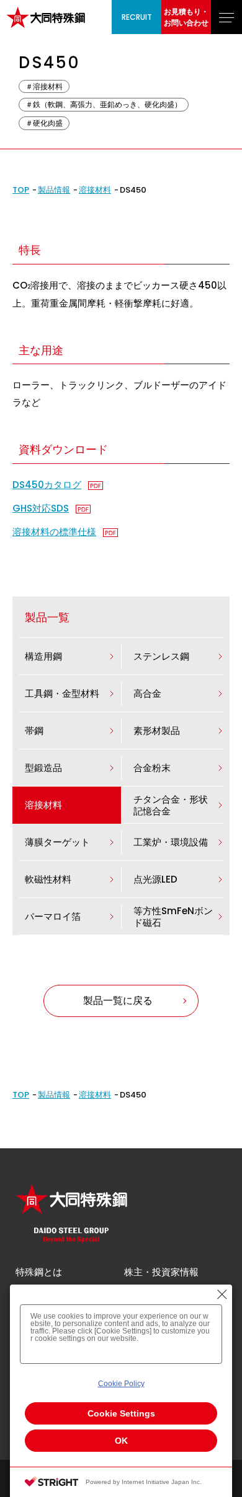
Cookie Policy (121, 1383)
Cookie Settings (121, 1413)
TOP (20, 190)
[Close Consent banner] (222, 1294)
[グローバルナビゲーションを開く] (226, 17)
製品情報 (54, 190)
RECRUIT (137, 17)
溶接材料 (95, 190)
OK (121, 1441)
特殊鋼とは (39, 1271)
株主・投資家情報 (161, 1271)
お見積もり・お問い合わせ (186, 17)
